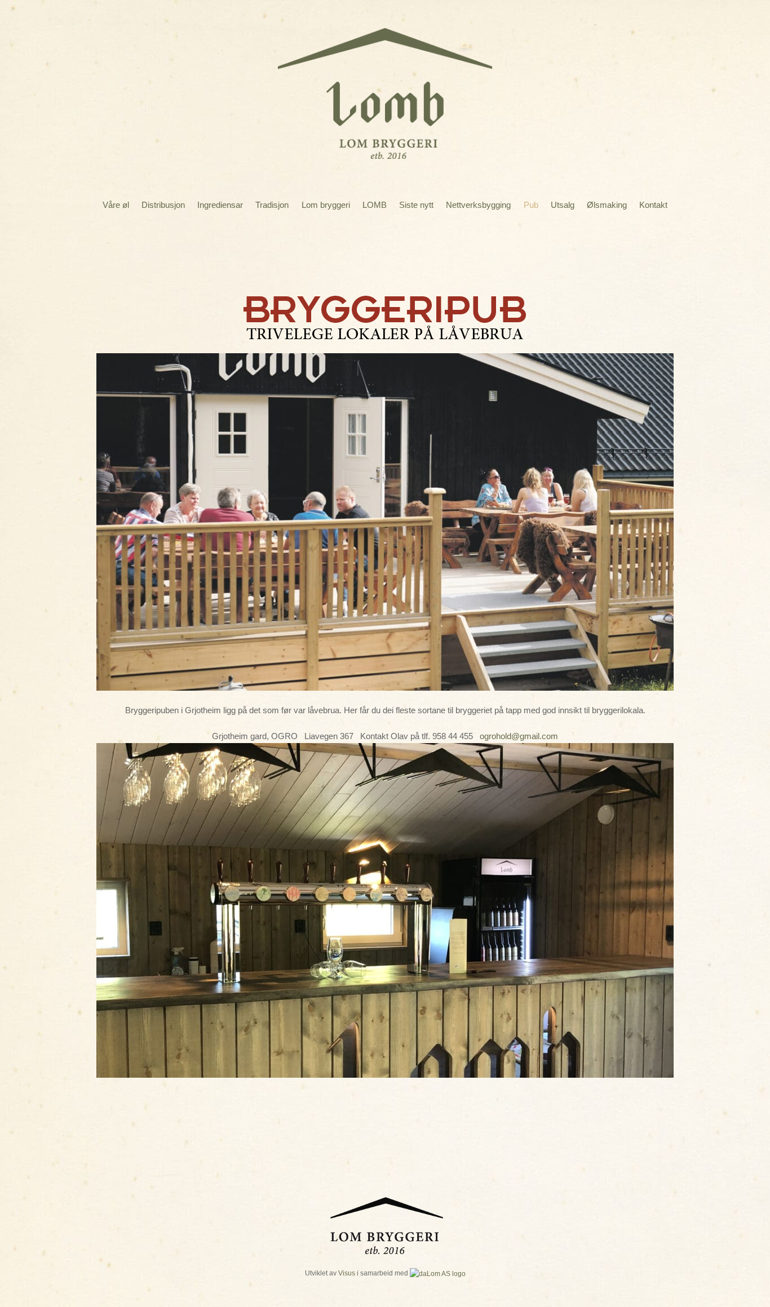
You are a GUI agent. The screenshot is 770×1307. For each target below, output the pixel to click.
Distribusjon (163, 205)
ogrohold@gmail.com (519, 736)
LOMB (374, 205)
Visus (346, 1273)
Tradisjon (272, 205)
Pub (531, 205)
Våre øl (116, 205)
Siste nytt (416, 205)
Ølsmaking (607, 205)
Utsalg (562, 205)
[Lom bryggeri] (385, 151)
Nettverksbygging (478, 205)
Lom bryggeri (326, 205)
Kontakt (653, 205)
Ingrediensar (220, 205)
